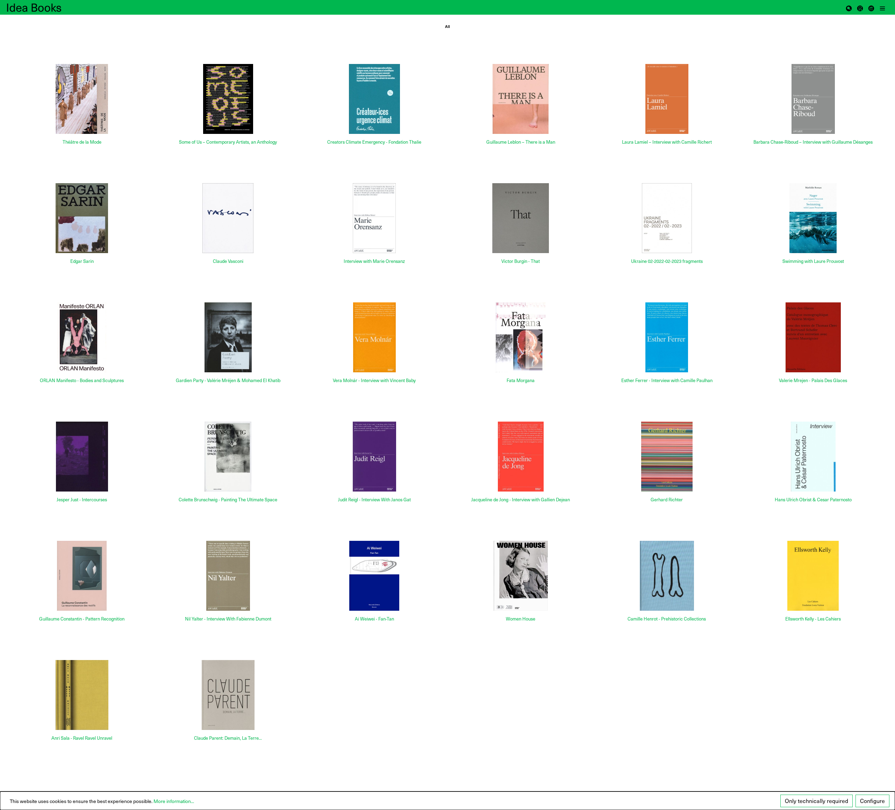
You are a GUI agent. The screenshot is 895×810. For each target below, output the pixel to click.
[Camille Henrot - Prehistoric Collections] (667, 576)
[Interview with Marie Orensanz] (374, 218)
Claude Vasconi (228, 261)
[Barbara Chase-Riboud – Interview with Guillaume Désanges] (813, 99)
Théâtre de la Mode (82, 142)
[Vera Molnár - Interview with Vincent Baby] (374, 337)
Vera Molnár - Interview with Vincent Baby (374, 381)
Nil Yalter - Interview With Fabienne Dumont (228, 619)
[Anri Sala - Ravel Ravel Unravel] (82, 695)
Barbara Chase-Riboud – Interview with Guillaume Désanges (813, 142)
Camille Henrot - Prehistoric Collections (667, 619)
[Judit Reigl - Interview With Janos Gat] (374, 457)
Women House (520, 619)
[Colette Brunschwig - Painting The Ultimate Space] (228, 457)
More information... (173, 801)
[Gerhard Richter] (667, 457)
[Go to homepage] (42, 7)
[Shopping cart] (860, 7)
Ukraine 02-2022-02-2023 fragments (667, 261)
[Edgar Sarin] (82, 218)
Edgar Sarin (82, 261)
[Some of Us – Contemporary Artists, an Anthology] (228, 99)
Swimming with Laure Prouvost (813, 261)
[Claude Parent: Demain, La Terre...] (228, 695)
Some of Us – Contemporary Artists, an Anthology (228, 142)
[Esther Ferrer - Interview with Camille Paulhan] (667, 337)
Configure (872, 800)
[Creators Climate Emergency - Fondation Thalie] (374, 99)
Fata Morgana (521, 381)
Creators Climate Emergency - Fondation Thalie (374, 142)
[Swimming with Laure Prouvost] (813, 218)
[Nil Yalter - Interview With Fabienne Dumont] (228, 576)
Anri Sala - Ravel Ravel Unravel (81, 738)
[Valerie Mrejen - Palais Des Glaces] (813, 337)
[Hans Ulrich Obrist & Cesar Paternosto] (813, 457)
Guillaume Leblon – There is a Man (520, 142)
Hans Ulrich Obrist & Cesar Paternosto (813, 500)
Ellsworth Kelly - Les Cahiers (813, 619)
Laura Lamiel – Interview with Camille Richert (667, 142)
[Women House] (520, 576)
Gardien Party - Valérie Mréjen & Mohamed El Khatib (228, 381)
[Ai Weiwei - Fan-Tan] (374, 576)
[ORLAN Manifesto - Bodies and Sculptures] (82, 337)
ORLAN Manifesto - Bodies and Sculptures (82, 381)
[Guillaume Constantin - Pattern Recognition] (82, 576)
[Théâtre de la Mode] (82, 99)
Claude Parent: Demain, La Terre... (228, 738)
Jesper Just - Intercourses (82, 500)
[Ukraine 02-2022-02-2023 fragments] (667, 218)
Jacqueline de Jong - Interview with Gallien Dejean (520, 500)
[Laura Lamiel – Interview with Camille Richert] (667, 99)
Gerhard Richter (667, 500)
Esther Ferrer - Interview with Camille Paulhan (667, 381)
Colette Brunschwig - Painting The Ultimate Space (228, 500)
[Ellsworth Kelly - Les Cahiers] (813, 576)
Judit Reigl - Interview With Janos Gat (374, 500)
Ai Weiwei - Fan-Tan (374, 619)
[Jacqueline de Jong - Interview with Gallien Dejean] (520, 457)
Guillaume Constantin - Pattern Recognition (81, 619)
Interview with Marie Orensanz (374, 261)
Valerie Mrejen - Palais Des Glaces (813, 381)
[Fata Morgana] (520, 337)
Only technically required (816, 800)
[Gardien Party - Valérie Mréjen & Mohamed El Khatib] (228, 337)
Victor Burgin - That (520, 261)
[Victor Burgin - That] (520, 218)
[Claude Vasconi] (228, 218)
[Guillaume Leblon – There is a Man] (520, 99)
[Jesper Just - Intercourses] (82, 457)
